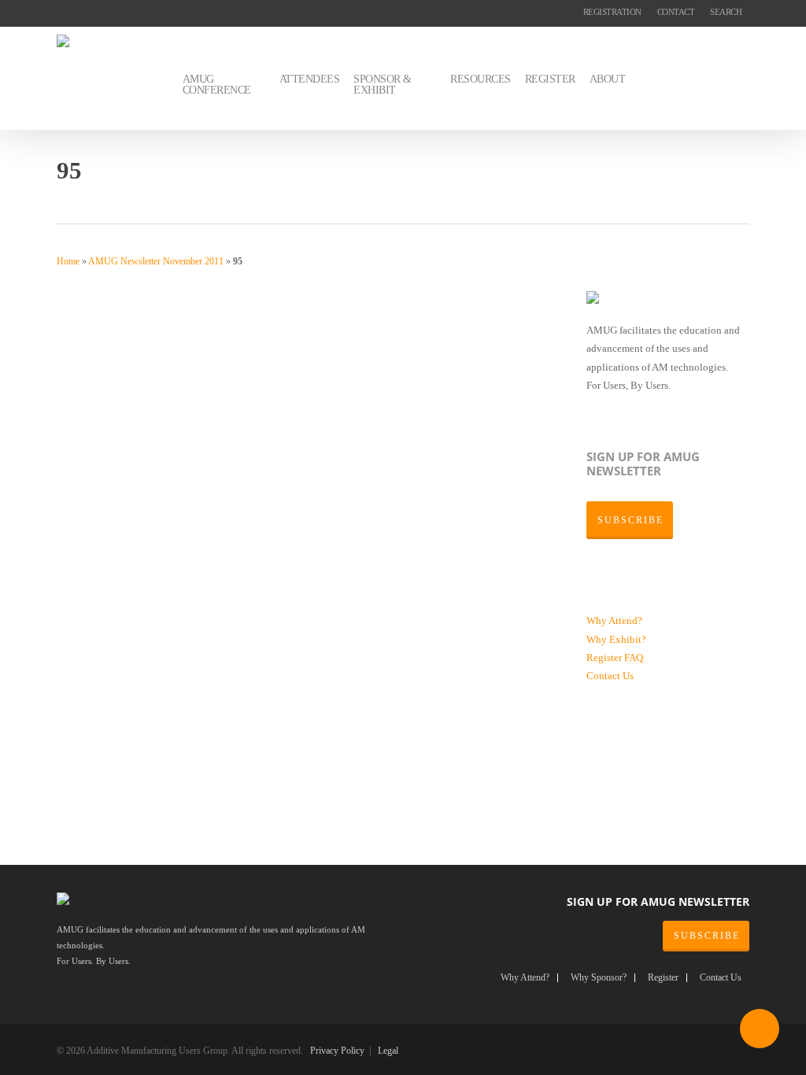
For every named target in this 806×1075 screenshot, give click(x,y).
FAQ (633, 657)
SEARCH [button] (725, 12)
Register (605, 657)
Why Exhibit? (616, 639)
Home (68, 261)
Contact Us (610, 676)
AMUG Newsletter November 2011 (156, 261)
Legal (388, 1050)
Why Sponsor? (599, 977)
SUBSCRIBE (707, 935)
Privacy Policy (337, 1050)
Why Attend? (614, 620)
